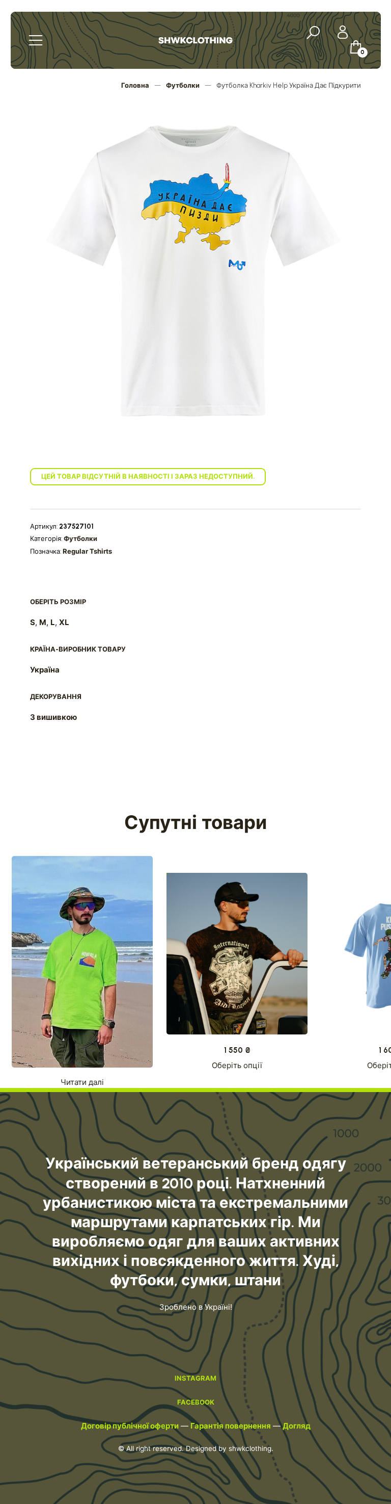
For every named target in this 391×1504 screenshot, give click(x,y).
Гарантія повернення (230, 1426)
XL (64, 622)
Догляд (297, 1426)
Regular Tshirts (87, 551)
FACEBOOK (195, 1402)
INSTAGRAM (195, 1378)
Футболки (183, 85)
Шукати (315, 34)
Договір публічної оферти (130, 1426)
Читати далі (82, 1082)
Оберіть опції (237, 1065)
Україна (45, 670)
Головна (135, 85)
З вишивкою (53, 717)
